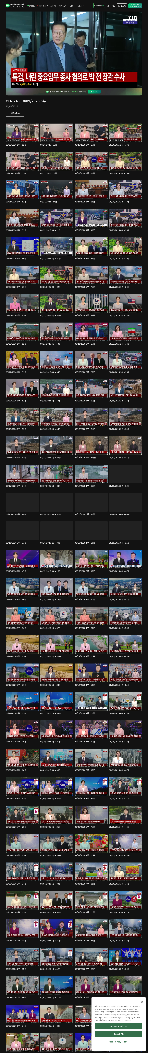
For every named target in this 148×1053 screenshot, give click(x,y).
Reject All (119, 1034)
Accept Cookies (118, 1026)
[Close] (142, 1002)
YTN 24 (12, 100)
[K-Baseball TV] (99, 5)
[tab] (15, 113)
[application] (74, 50)
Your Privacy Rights (118, 1041)
